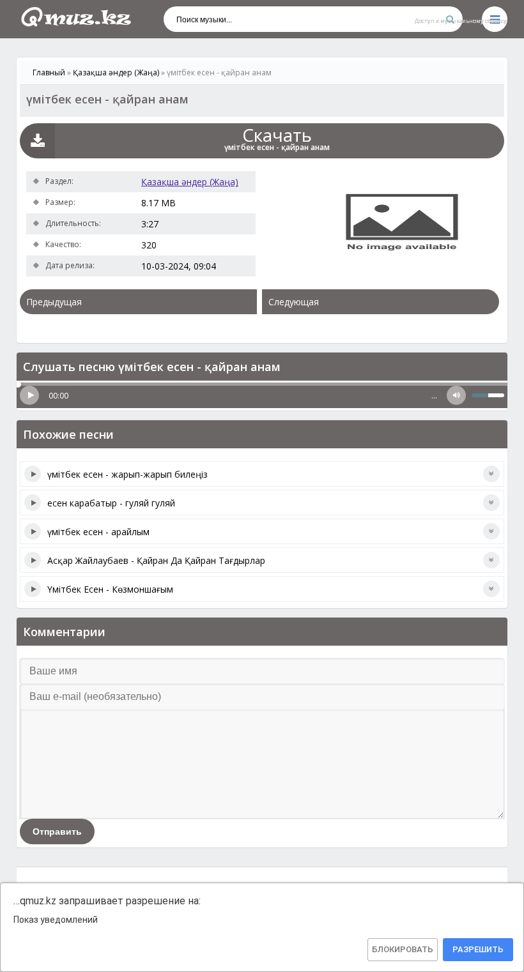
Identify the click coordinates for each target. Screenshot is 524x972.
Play (29, 395)
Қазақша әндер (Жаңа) (189, 182)
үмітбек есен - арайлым (98, 532)
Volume (456, 395)
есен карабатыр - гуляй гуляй (111, 503)
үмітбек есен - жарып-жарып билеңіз (127, 474)
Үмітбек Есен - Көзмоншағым (110, 589)
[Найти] (450, 19)
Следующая (293, 302)
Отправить (57, 831)
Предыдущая (54, 302)
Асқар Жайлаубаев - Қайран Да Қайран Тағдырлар (156, 560)
